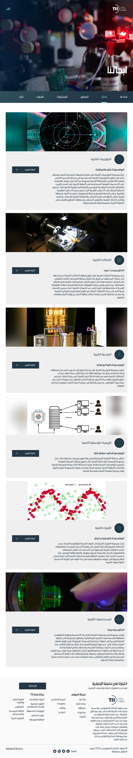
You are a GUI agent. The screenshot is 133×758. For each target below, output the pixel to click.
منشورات (81, 712)
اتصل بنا (62, 712)
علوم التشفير (37, 715)
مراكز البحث (81, 703)
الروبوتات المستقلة (35, 711)
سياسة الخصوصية (14, 748)
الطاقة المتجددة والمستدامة (16, 713)
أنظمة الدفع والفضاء (18, 701)
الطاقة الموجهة (36, 719)
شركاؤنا (82, 708)
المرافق (84, 97)
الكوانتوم (19, 706)
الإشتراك (33, 686)
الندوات (40, 97)
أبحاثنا (104, 97)
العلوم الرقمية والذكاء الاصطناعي (35, 705)
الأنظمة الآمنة (17, 718)
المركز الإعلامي (58, 699)
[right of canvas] (7, 8)
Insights (61, 703)
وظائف (62, 708)
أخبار (21, 97)
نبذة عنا (123, 97)
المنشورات (62, 97)
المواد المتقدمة (36, 699)
